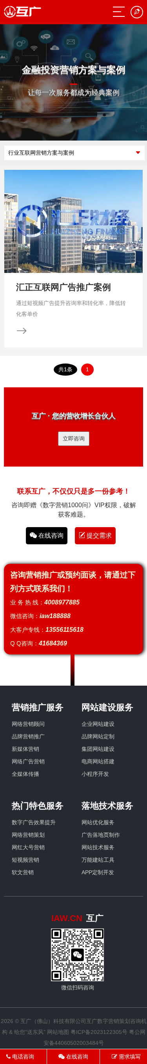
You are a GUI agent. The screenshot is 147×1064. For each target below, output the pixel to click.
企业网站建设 (98, 724)
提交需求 (98, 535)
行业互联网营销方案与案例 (41, 153)
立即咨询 (74, 438)
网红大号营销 (28, 847)
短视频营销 (25, 860)
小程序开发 (95, 774)
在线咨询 (50, 535)
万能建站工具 (98, 860)
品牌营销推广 (28, 736)
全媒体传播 (25, 774)
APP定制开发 (98, 872)
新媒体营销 (25, 749)
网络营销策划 (28, 835)
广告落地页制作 (101, 835)
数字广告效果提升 (34, 822)
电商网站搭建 (98, 761)
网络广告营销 (28, 761)
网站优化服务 (98, 822)
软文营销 (23, 872)
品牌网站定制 (98, 736)
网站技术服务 (98, 847)
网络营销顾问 (28, 724)
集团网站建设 (98, 749)
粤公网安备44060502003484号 (94, 1037)
